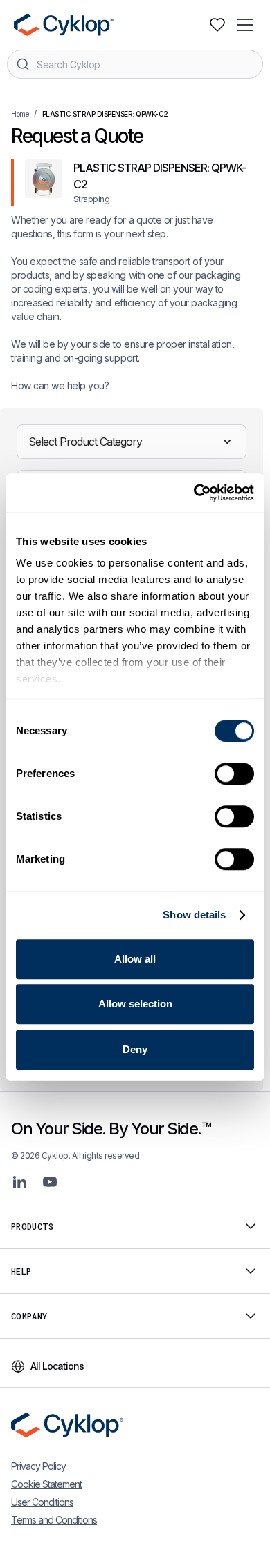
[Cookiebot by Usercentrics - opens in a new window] (194, 493)
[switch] (234, 774)
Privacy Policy (38, 1466)
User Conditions (42, 1502)
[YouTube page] (50, 1181)
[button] (246, 24)
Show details (194, 915)
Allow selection (135, 1004)
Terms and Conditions (54, 1520)
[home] (62, 25)
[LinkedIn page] (19, 1181)
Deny (135, 1049)
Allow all (135, 959)
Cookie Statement (46, 1484)
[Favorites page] (217, 25)
